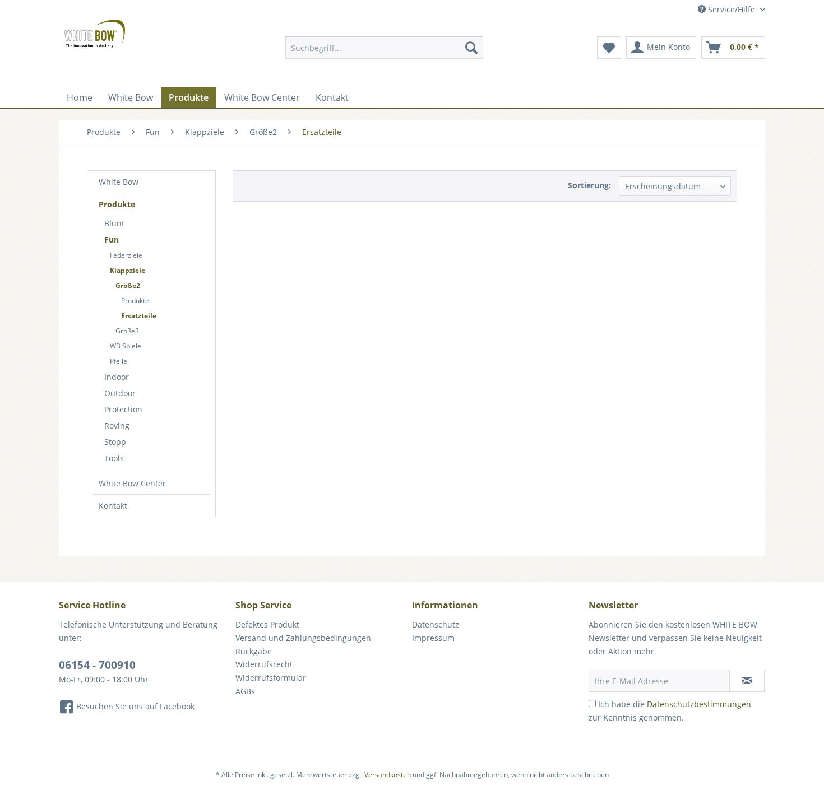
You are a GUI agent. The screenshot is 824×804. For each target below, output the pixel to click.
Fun (111, 239)
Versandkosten (387, 774)
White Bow (118, 181)
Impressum (433, 638)
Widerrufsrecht (264, 664)
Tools (114, 458)
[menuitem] (384, 47)
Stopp (115, 441)
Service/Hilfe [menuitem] (731, 9)
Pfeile (118, 361)
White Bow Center (132, 483)
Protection (123, 409)
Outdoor (120, 393)
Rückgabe (253, 651)
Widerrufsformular (270, 677)
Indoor (116, 376)
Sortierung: (589, 185)
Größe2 (127, 285)
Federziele (126, 255)
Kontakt (113, 505)
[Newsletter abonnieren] (747, 681)
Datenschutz (435, 624)
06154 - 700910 (97, 665)
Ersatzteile (138, 315)
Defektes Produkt (267, 624)
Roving (116, 425)
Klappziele (127, 270)
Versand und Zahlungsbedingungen (303, 638)
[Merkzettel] (609, 47)
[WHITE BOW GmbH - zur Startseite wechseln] (94, 34)
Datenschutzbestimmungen (699, 704)
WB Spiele (125, 346)
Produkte (117, 204)
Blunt (114, 223)
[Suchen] (471, 47)
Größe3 (127, 331)
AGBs (245, 691)
